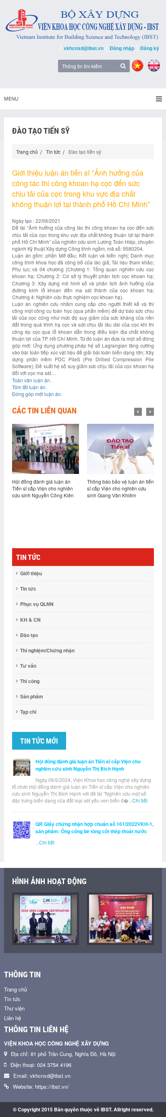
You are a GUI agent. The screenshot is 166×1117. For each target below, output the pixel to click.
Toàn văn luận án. (31, 380)
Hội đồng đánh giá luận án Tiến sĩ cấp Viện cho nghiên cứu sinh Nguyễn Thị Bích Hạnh (88, 765)
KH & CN (30, 619)
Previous (138, 412)
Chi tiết (139, 800)
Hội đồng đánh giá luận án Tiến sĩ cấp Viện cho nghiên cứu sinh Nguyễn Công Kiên (43, 488)
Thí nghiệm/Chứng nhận (47, 650)
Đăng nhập (122, 48)
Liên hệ (12, 1018)
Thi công (29, 681)
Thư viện (14, 1008)
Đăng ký (149, 48)
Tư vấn (28, 665)
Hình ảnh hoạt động (49, 881)
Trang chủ (27, 151)
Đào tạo (29, 635)
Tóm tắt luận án (29, 387)
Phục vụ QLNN (37, 604)
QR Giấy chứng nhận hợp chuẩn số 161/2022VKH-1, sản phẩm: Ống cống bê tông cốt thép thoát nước (94, 827)
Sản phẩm (31, 696)
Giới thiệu (31, 573)
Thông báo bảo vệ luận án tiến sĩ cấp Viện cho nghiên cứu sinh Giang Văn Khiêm (120, 488)
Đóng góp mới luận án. (37, 393)
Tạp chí (28, 711)
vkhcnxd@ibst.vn (84, 48)
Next (150, 412)
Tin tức (53, 151)
